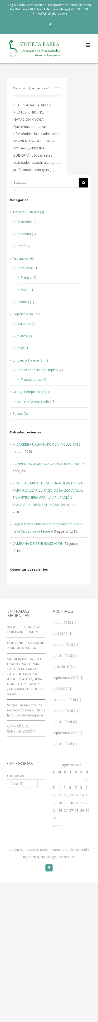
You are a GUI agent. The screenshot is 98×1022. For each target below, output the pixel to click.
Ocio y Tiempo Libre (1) (31, 391)
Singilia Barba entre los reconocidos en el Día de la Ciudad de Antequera (26, 710)
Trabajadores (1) (33, 379)
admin (23, 88)
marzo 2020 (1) (64, 622)
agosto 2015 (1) (65, 743)
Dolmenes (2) (27, 221)
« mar (57, 825)
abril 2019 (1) (63, 633)
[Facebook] (50, 25)
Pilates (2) (24, 336)
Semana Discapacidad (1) (36, 401)
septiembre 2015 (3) (68, 732)
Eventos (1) (25, 302)
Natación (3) (26, 323)
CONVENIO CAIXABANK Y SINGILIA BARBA (46, 463)
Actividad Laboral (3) (28, 212)
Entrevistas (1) (28, 268)
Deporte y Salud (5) (27, 314)
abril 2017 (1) (63, 688)
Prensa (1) (28, 277)
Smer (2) (23, 246)
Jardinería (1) (26, 234)
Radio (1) (27, 289)
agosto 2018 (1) (65, 655)
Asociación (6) (23, 258)
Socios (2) (20, 413)
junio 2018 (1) (63, 666)
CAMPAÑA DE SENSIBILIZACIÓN (38, 543)
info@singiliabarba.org (51, 13)
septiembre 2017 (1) (68, 677)
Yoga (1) (23, 348)
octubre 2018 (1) (65, 644)
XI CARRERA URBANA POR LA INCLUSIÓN (45, 444)
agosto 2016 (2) (65, 721)
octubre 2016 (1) (65, 710)
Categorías (15, 775)
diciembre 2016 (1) (67, 699)
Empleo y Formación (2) (31, 360)
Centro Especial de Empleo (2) (40, 370)
